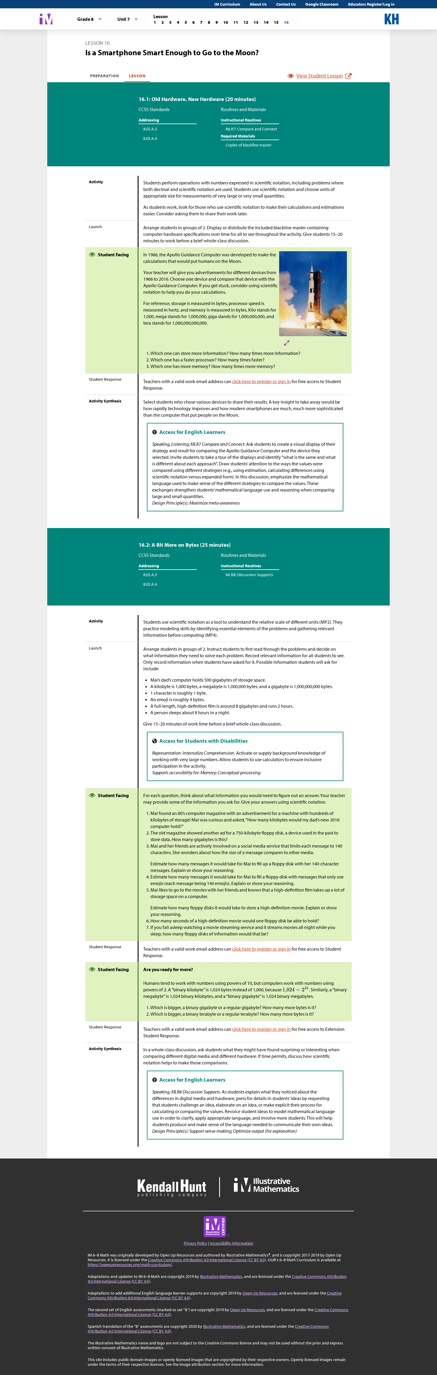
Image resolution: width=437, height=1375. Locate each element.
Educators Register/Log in (371, 4)
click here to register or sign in (261, 381)
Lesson (137, 75)
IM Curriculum (227, 4)
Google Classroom (322, 4)
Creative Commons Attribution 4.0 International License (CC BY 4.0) (207, 1259)
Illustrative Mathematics (221, 1276)
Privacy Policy (195, 1243)
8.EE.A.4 (150, 138)
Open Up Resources (260, 1293)
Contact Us (286, 4)
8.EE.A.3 (150, 129)
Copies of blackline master (249, 145)
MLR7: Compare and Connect (251, 129)
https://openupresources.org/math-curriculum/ (130, 1264)
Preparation (105, 75)
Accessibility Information (231, 1243)
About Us (258, 4)
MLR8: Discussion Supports (249, 574)
